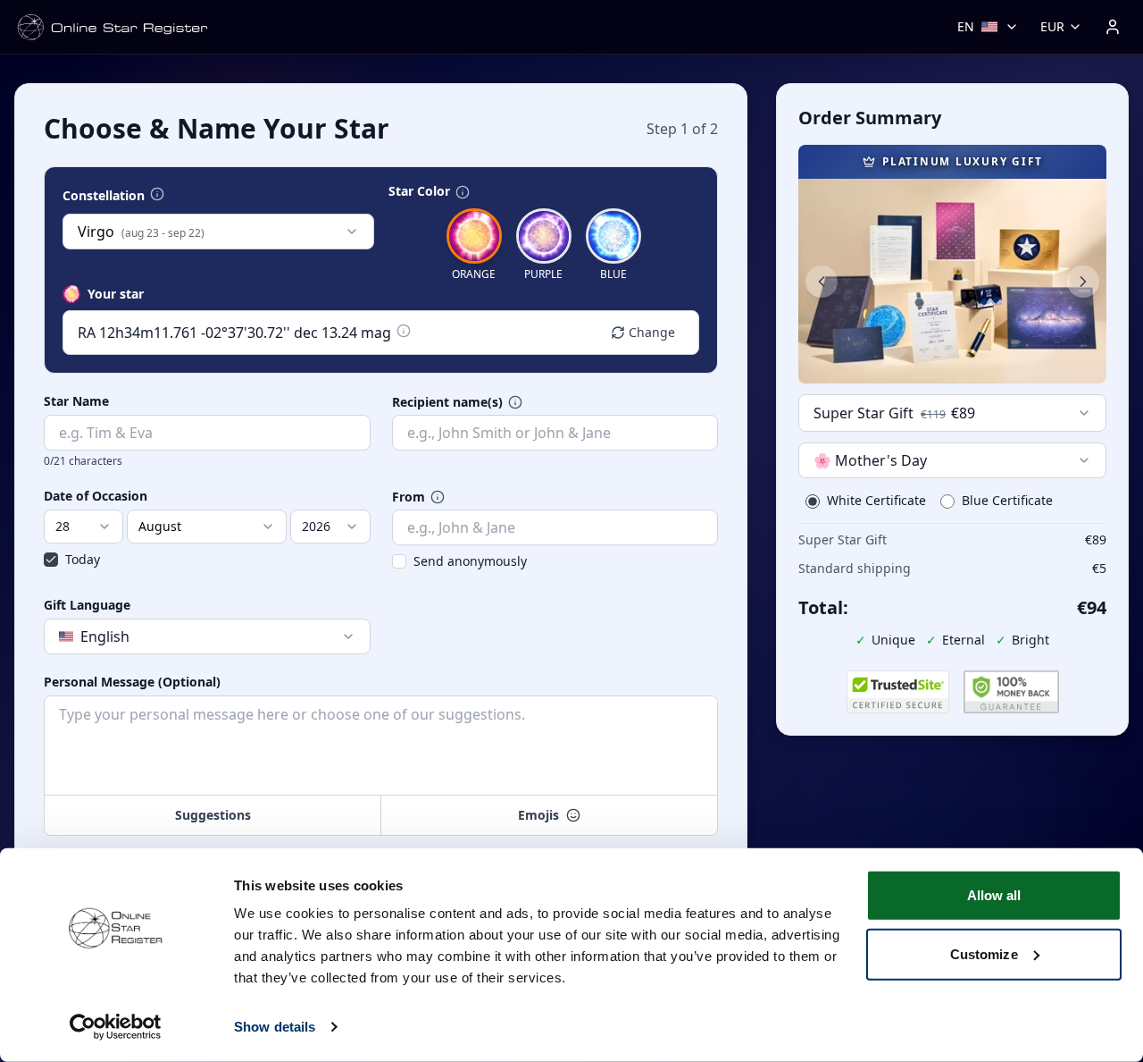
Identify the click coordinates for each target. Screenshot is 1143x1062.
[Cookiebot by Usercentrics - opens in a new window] (116, 1027)
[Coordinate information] (403, 331)
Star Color (419, 191)
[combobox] (218, 231)
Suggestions (213, 814)
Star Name (76, 401)
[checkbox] (51, 559)
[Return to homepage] (112, 27)
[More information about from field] (437, 497)
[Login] (1113, 27)
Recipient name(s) (447, 402)
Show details (274, 1026)
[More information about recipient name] (515, 402)
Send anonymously (470, 560)
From (408, 497)
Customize (984, 953)
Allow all (994, 895)
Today (82, 559)
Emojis (538, 814)
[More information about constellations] (157, 194)
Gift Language (87, 605)
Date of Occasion (95, 496)
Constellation (104, 196)
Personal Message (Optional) (132, 682)
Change (652, 332)
